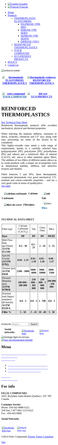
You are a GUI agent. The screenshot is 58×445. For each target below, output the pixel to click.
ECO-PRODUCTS (41, 96)
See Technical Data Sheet (14, 122)
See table (5, 186)
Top (3, 442)
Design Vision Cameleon (40, 436)
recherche (6, 324)
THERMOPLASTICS (41, 83)
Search (34, 324)
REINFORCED (42, 80)
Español (23, 4)
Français (23, 7)
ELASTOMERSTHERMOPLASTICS (14, 82)
